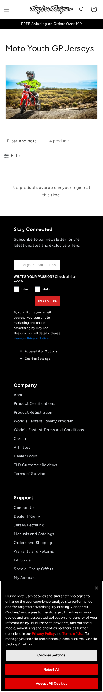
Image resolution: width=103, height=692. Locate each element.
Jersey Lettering (29, 525)
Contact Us (24, 507)
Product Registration (33, 412)
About (19, 395)
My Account (25, 577)
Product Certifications (34, 403)
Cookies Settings (37, 359)
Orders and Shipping (33, 542)
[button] (7, 9)
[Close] (96, 588)
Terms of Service (30, 473)
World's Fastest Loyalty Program (44, 421)
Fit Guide (22, 560)
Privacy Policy (43, 634)
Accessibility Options (41, 351)
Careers (21, 438)
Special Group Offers (34, 569)
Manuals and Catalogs (34, 534)
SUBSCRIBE (47, 301)
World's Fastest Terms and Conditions (49, 430)
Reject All (51, 669)
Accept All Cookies (51, 683)
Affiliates (22, 447)
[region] (51, 636)
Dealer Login (25, 456)
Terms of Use (72, 634)
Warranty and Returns (34, 551)
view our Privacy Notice (31, 338)
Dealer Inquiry (27, 516)
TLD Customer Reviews (35, 465)
